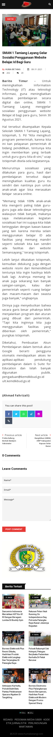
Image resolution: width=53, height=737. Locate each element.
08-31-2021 (36, 69)
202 (8, 72)
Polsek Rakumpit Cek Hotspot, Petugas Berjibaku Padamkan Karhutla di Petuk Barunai (39, 654)
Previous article (12, 439)
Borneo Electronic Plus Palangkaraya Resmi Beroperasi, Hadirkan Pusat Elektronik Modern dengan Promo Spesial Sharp (38, 694)
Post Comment (13, 529)
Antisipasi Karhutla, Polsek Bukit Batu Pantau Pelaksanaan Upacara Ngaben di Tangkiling (12, 691)
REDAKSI (8, 719)
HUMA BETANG (11, 69)
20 (22, 72)
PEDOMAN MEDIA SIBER (28, 719)
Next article (43, 440)
